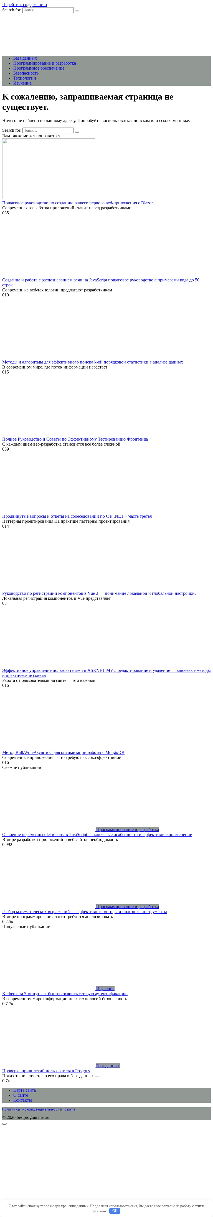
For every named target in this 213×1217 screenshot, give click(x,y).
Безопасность (26, 73)
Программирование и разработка (44, 63)
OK (115, 1211)
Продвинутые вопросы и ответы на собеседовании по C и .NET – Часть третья (77, 516)
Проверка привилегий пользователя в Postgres (46, 1070)
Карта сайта (24, 1090)
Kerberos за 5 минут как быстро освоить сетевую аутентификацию (65, 993)
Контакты (22, 1100)
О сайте (20, 1095)
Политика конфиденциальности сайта (38, 1109)
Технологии (24, 78)
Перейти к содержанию (24, 4)
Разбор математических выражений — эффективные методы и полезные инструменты (84, 911)
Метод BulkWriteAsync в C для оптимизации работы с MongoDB (63, 752)
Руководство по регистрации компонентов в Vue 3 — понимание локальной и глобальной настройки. (99, 593)
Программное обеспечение (38, 68)
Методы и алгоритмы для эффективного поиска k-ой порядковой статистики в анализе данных (92, 362)
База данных (25, 58)
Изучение (22, 83)
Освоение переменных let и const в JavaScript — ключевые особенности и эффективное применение (97, 834)
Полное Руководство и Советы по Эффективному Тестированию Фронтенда (75, 439)
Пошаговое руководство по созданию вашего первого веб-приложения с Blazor (77, 202)
